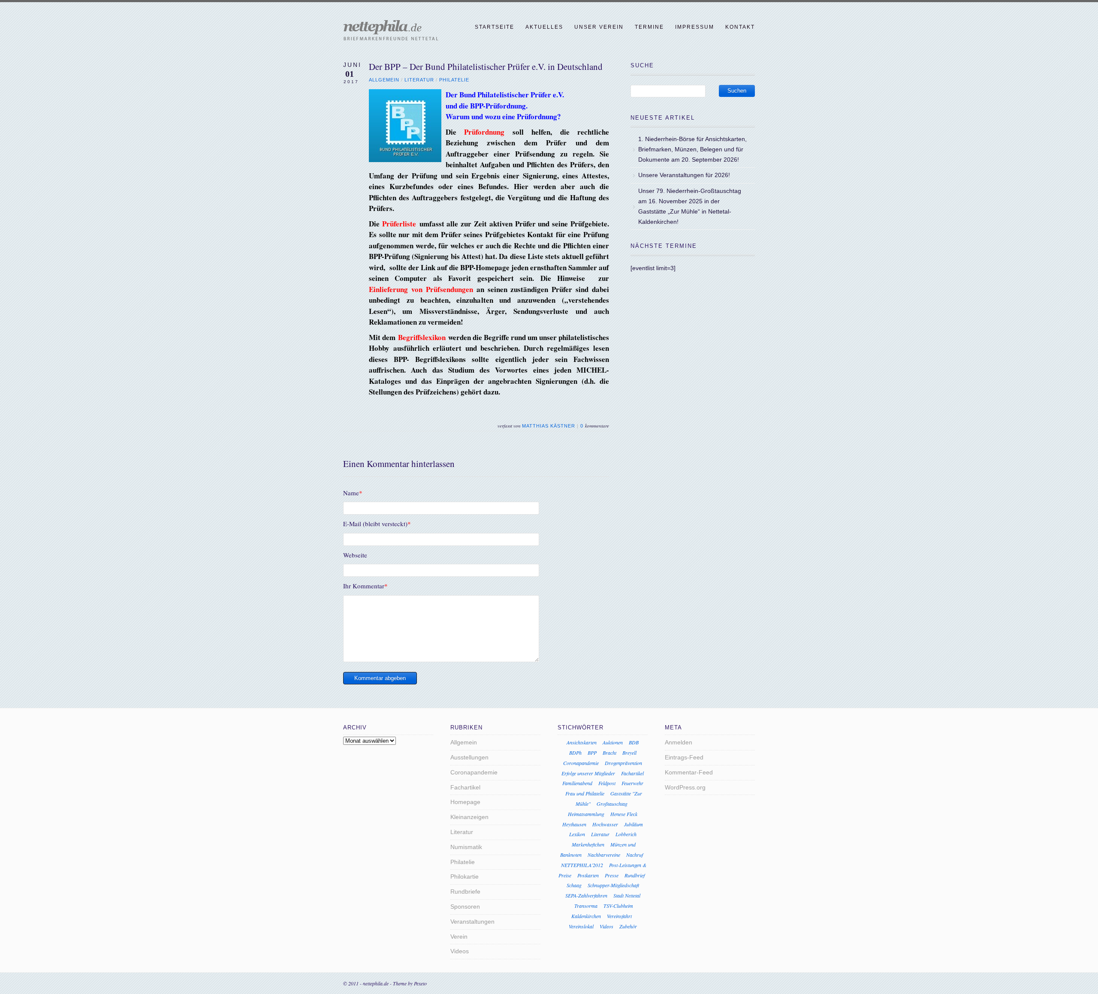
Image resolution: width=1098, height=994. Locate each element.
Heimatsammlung (586, 813)
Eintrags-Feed (684, 757)
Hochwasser (605, 824)
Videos (459, 951)
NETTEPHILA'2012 (582, 864)
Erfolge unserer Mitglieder (588, 773)
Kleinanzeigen (469, 816)
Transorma (585, 905)
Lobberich (625, 834)
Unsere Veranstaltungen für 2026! (684, 175)
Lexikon (577, 834)
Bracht (609, 752)
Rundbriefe (465, 891)
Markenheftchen (588, 844)
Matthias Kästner (548, 425)
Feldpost (606, 783)
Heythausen (574, 824)
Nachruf (634, 854)
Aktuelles (544, 27)
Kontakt (740, 27)
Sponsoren (465, 906)
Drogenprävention (623, 762)
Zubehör (628, 926)
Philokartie (464, 876)
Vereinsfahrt (619, 916)
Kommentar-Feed (689, 772)
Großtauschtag (612, 803)
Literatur (419, 79)
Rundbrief (634, 875)
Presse (611, 875)
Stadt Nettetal (626, 895)
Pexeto (420, 983)
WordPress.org (685, 787)
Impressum (694, 27)
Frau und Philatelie (584, 793)
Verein (459, 936)
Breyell (629, 752)
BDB (634, 742)
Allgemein (384, 79)
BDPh (575, 752)
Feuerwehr (632, 783)
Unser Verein (599, 27)
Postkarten (588, 875)
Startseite (494, 27)
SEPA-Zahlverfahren (586, 895)
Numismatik (466, 846)
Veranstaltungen (472, 921)
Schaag (574, 885)
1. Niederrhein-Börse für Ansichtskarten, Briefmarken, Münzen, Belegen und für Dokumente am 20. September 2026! (692, 149)
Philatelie (454, 79)
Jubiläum (633, 824)
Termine (649, 27)
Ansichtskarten (582, 742)
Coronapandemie (474, 772)
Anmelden (678, 742)
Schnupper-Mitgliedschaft (613, 885)
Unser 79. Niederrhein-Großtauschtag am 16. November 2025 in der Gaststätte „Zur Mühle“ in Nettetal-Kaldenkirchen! (689, 206)
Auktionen (613, 742)
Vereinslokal (581, 926)
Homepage (465, 801)
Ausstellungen (469, 757)
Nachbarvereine (604, 854)
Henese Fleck (623, 813)
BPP (592, 752)
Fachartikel (465, 787)
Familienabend (577, 783)
